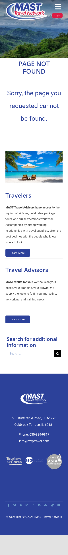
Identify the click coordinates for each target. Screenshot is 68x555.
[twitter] (14, 505)
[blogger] (39, 505)
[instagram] (27, 505)
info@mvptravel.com (34, 441)
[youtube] (58, 505)
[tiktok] (52, 505)
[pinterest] (21, 505)
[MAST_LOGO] (26, 3)
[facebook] (9, 505)
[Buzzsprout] (45, 505)
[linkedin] (33, 505)
